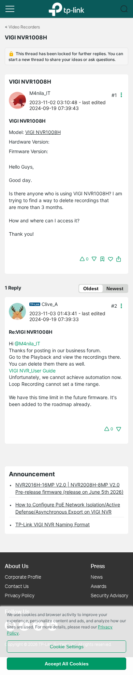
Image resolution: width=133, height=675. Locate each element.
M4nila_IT (39, 93)
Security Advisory (109, 595)
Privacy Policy (19, 595)
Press (98, 565)
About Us (16, 565)
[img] (102, 259)
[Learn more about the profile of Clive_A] (19, 311)
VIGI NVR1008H (43, 132)
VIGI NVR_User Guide (32, 370)
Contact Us (17, 586)
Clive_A (50, 304)
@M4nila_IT (27, 343)
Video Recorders (24, 26)
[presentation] (17, 100)
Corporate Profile (23, 577)
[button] (10, 9)
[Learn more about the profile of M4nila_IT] (19, 100)
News (97, 577)
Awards (98, 586)
